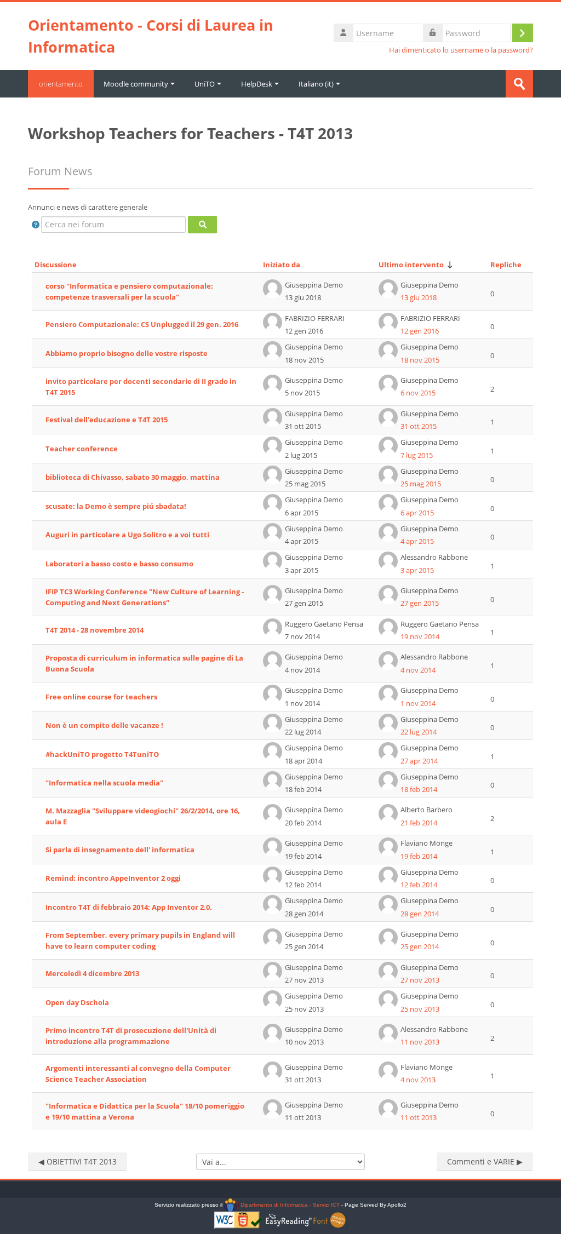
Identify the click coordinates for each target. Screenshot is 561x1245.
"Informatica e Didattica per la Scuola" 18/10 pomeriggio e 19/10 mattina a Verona (144, 1111)
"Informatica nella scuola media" (104, 783)
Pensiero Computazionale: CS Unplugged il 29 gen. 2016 (141, 324)
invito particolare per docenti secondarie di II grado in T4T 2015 (141, 386)
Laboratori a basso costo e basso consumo (119, 564)
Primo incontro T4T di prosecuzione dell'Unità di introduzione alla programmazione (130, 1035)
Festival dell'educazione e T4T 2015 (106, 419)
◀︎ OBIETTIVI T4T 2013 (77, 1161)
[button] (35, 225)
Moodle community (136, 84)
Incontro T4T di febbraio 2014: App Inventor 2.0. (128, 907)
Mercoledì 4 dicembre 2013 (92, 973)
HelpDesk (256, 84)
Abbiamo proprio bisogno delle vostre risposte (126, 353)
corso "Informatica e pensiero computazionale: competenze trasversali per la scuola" (129, 291)
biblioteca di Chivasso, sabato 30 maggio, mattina (132, 477)
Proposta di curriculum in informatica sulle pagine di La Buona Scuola (144, 663)
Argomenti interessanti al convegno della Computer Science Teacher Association (138, 1073)
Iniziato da (281, 264)
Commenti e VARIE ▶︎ (485, 1161)
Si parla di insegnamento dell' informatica (119, 849)
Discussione (56, 264)
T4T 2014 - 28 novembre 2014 (94, 630)
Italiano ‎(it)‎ (316, 84)
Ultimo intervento (411, 264)
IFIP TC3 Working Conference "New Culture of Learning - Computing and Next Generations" (144, 597)
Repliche (506, 264)
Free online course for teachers (101, 697)
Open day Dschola (77, 1002)
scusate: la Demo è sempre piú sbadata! (115, 506)
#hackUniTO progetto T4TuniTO (102, 754)
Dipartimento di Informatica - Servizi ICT (289, 1205)
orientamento (61, 84)
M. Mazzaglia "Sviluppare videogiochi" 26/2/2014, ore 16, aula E (142, 816)
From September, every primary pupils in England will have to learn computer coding (140, 940)
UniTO (204, 84)
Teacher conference (81, 449)
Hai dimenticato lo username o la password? (461, 50)
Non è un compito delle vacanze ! (104, 725)
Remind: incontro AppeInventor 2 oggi (113, 878)
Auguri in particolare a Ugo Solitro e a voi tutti (127, 535)
